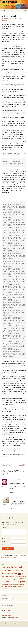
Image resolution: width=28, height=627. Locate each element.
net (3, 584)
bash (13, 567)
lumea (17, 579)
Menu (3, 10)
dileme (15, 570)
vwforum (21, 586)
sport (24, 584)
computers (6, 570)
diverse (16, 18)
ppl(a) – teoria (8, 615)
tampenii (5, 586)
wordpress (4, 589)
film (3, 573)
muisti (16, 582)
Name (4, 538)
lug (14, 579)
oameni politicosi (9, 584)
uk (13, 586)
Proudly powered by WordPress (12, 624)
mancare (3, 582)
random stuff (6, 465)
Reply (12, 492)
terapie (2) (22, 465)
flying (7, 574)
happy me (20, 573)
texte (9, 586)
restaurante (20, 584)
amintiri (4, 567)
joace (20, 576)
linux (11, 579)
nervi (24, 581)
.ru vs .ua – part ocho (11, 612)
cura (12, 570)
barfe (9, 567)
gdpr (3, 624)
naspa (20, 582)
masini (8, 582)
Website (4, 544)
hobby (3, 576)
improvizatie (8, 576)
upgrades (16, 586)
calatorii (18, 567)
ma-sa (22, 578)
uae (11, 586)
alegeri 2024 (8, 608)
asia (7, 567)
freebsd (10, 573)
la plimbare (5, 579)
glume (14, 574)
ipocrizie (14, 576)
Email (3, 541)
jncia (18, 576)
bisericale (7, 610)
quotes (16, 584)
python (14, 584)
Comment (5, 527)
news (5, 584)
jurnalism (24, 576)
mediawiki (12, 581)
